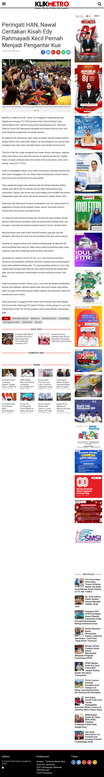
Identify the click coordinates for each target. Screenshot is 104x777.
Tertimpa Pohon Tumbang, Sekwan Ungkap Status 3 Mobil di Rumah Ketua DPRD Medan (9, 385)
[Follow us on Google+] (84, 762)
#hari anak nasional (20, 318)
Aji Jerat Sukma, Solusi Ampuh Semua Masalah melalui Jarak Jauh (88, 601)
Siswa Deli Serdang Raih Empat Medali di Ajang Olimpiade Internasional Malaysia (26, 409)
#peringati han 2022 (11, 322)
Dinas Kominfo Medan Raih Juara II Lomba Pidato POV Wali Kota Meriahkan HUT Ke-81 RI (45, 409)
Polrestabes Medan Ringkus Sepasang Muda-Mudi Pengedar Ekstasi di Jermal (64, 384)
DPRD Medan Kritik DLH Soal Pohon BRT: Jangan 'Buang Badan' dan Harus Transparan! (87, 669)
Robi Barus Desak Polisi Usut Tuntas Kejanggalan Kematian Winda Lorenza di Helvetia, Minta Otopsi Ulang (88, 703)
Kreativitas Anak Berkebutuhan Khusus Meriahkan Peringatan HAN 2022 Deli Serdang (61, 337)
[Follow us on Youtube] (89, 762)
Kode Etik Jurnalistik (46, 764)
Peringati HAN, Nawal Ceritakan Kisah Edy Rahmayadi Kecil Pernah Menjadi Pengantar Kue (24, 339)
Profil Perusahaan (44, 773)
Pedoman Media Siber (55, 761)
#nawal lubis (64, 318)
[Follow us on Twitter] (79, 762)
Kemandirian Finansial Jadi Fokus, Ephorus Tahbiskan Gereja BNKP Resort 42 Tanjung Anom (45, 385)
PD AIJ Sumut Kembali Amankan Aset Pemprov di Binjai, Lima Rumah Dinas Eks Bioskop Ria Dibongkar (88, 686)
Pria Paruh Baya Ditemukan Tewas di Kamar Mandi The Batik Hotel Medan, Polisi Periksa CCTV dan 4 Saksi (88, 585)
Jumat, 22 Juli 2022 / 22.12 (11, 51)
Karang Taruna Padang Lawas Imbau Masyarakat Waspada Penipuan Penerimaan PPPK (87, 652)
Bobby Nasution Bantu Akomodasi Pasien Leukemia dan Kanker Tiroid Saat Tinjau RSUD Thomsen (88, 634)
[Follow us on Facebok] (73, 762)
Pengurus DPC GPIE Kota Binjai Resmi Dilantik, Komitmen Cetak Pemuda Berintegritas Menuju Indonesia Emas (88, 617)
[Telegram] (68, 52)
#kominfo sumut (49, 318)
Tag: (6, 318)
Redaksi (40, 761)
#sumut (38, 322)
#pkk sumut (27, 322)
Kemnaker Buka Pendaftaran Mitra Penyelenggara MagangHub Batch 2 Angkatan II (8, 411)
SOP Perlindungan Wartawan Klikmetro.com (49, 768)
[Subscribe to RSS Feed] (95, 762)
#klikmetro (35, 318)
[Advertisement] (88, 559)
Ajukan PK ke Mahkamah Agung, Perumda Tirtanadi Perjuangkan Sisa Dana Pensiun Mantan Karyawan (64, 412)
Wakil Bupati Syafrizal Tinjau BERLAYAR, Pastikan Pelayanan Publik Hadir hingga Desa (87, 721)
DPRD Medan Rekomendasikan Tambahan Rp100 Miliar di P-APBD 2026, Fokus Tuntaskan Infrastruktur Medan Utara (27, 388)
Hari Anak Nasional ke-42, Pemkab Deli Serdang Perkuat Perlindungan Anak (88, 737)
